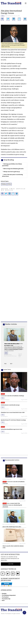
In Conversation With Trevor (11, 356)
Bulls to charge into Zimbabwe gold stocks (13, 168)
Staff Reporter (5, 416)
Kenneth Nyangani (5, 433)
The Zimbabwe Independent (9, 595)
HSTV (3, 600)
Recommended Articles (12, 460)
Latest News (7, 369)
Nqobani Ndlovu (7, 543)
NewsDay (4, 593)
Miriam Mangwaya (5, 399)
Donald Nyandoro (10, 15)
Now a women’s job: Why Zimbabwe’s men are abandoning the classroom (12, 505)
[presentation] (5, 364)
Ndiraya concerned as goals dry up (11, 171)
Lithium (9, 184)
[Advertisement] (14, 261)
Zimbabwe (4, 184)
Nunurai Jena (6, 501)
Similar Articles (11, 324)
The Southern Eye (6, 598)
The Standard (5, 597)
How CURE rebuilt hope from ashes (12, 526)
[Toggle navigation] (26, 3)
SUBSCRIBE (10, 564)
